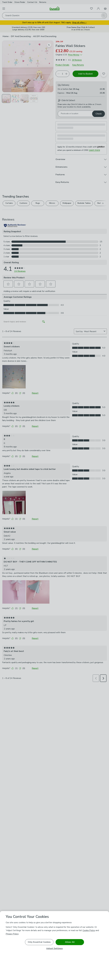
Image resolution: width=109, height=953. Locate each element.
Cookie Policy (89, 930)
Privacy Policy (12, 933)
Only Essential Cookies (39, 942)
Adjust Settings (54, 948)
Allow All (70, 942)
